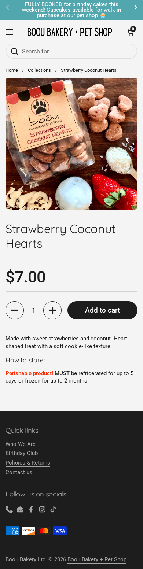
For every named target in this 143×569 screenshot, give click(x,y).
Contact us (19, 472)
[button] (15, 310)
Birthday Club (22, 453)
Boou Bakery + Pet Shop (96, 559)
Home (12, 70)
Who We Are (21, 444)
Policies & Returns (28, 462)
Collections (39, 70)
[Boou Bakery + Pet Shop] (69, 32)
